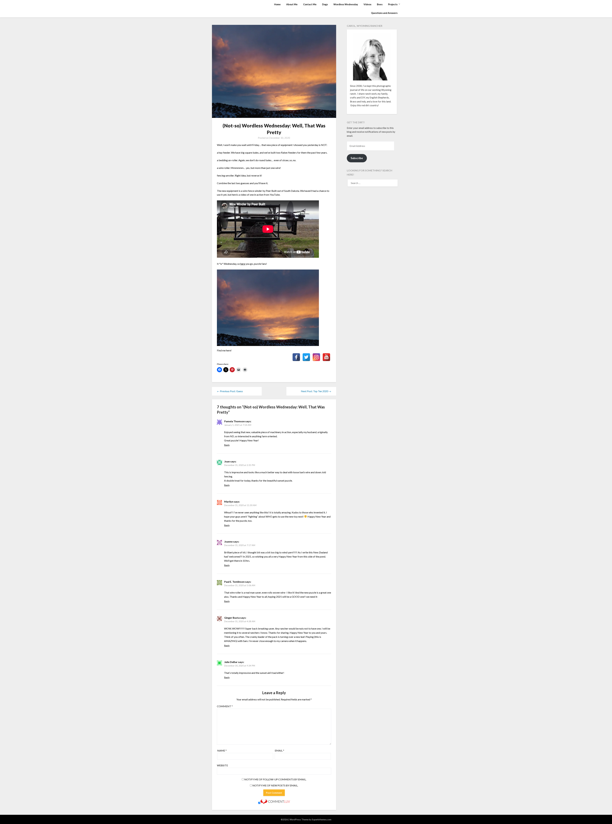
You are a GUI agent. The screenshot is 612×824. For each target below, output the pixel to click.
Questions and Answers (384, 12)
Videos (367, 4)
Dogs (325, 4)
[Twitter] (306, 357)
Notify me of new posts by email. (275, 785)
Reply (227, 445)
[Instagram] (316, 357)
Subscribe (357, 158)
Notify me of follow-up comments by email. (275, 779)
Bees (379, 4)
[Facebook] (296, 357)
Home (277, 4)
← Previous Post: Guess (230, 391)
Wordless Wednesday (345, 4)
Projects (392, 4)
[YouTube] (326, 357)
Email (279, 750)
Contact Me (310, 4)
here (242, 263)
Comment (225, 706)
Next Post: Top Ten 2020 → (316, 391)
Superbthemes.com (321, 819)
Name (222, 750)
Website (222, 765)
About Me (292, 4)
